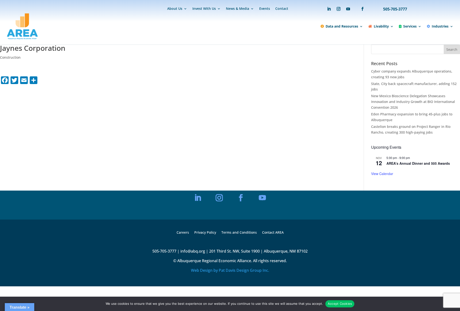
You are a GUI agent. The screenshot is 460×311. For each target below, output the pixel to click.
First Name (189, 187)
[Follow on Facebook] (360, 9)
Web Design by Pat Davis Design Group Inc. (230, 270)
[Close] (279, 149)
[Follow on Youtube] (348, 9)
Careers (183, 233)
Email (185, 171)
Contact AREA (273, 233)
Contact (281, 9)
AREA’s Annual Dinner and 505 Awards (418, 163)
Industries (440, 26)
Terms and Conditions (239, 233)
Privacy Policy (205, 233)
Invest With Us (204, 9)
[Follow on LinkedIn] (329, 9)
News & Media (237, 9)
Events (264, 9)
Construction (10, 57)
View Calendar (382, 173)
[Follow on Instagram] (338, 9)
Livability (381, 26)
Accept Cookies (340, 303)
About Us (174, 9)
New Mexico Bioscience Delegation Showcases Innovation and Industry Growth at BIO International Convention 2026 (413, 102)
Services (410, 26)
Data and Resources (342, 26)
